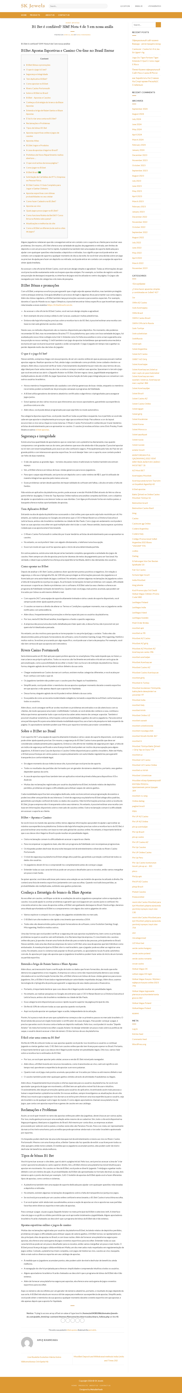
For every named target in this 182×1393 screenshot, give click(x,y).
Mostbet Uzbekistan (141, 775)
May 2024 (137, 129)
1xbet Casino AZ (139, 398)
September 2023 (139, 170)
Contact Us (64, 15)
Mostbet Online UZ (141, 715)
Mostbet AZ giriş (140, 643)
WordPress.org (139, 1044)
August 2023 (138, 175)
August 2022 (138, 237)
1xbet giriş (137, 414)
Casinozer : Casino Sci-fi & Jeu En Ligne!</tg (145, 51)
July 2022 (136, 242)
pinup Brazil (137, 886)
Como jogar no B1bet (36, 167)
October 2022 (138, 227)
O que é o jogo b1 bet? (36, 69)
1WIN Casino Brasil (141, 318)
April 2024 (137, 134)
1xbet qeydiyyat (139, 434)
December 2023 (139, 155)
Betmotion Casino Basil (143, 508)
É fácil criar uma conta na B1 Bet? (41, 118)
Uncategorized (139, 938)
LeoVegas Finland (140, 602)
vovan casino (138, 963)
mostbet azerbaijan (141, 657)
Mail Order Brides (140, 622)
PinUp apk (137, 876)
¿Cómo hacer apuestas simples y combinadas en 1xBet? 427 (146, 291)
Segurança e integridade (37, 74)
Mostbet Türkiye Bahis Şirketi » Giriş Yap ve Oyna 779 (146, 748)
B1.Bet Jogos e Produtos (37, 145)
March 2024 (137, 139)
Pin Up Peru (137, 857)
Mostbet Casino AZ (141, 667)
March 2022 (137, 263)
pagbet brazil (138, 806)
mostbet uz (137, 754)
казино (135, 1013)
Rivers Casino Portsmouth (38, 88)
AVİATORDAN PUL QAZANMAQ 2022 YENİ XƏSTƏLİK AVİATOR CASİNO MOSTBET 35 (146, 460)
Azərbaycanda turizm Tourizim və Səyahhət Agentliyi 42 (146, 482)
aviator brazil (138, 450)
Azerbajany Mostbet (141, 475)
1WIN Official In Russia (143, 323)
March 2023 (137, 201)
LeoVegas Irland (139, 612)
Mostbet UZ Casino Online (144, 765)
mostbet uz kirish (140, 770)
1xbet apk (136, 343)
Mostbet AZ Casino (141, 638)
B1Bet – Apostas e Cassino (38, 97)
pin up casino (138, 837)
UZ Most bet (138, 943)
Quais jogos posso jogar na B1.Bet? (42, 210)
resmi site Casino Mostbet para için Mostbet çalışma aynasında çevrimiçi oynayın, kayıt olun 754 (146, 922)
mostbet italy (138, 705)
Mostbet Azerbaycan (142, 662)
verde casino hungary (141, 948)
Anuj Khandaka (83, 35)
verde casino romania (141, 958)
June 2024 (136, 124)
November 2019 (139, 268)
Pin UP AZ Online (140, 821)
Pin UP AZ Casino (140, 816)
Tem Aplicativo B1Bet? (36, 79)
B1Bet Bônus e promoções (38, 65)
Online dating (138, 801)
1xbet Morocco (139, 429)
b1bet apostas (72, 23)
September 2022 (139, 232)
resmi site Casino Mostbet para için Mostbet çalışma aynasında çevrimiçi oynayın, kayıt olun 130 (146, 907)
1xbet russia (137, 439)
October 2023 (138, 165)
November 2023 (139, 160)
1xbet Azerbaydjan (141, 388)
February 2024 (139, 144)
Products (35, 15)
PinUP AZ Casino (140, 881)
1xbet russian (138, 445)
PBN (134, 811)
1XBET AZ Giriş (139, 359)
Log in (135, 1029)
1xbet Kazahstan (140, 419)
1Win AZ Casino (139, 302)
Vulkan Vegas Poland (141, 1003)
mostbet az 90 (138, 633)
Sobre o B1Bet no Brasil (37, 93)
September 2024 (139, 109)
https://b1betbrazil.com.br (59, 305)
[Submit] (158, 24)
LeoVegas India (139, 607)
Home (24, 15)
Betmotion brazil (140, 503)
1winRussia (137, 338)
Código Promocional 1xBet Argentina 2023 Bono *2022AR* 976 (144, 542)
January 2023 (138, 211)
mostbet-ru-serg (139, 795)
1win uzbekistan (139, 333)
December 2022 (139, 216)
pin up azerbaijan (140, 826)
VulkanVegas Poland (141, 1008)
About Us (50, 15)
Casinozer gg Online (141, 523)
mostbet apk (138, 628)
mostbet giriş (138, 677)
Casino (135, 518)
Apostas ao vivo (33, 206)
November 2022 (139, 222)
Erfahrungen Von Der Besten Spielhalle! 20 (145, 563)
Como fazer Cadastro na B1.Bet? (41, 201)
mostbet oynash (139, 720)
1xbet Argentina (139, 349)
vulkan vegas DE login (142, 974)
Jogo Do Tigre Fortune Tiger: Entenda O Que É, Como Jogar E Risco (146, 61)
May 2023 (137, 191)
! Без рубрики (138, 283)
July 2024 (136, 119)
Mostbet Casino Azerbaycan (145, 672)
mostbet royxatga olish (142, 730)
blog (134, 513)
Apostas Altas (32, 140)
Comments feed (139, 1039)
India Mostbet (138, 580)
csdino (135, 551)
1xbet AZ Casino (139, 354)
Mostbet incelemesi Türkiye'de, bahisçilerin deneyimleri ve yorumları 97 (146, 691)
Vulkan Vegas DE (140, 968)
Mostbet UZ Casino (141, 760)
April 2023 (137, 196)
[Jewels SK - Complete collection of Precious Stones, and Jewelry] (33, 6)
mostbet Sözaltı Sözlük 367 (144, 736)
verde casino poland (141, 953)
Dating (135, 556)
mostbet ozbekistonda (142, 725)
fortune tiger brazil (140, 575)
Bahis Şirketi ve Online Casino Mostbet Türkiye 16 (146, 496)
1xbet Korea (138, 424)
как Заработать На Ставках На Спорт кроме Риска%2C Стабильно (145, 81)
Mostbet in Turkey (140, 682)
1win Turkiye (138, 328)
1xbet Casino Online (141, 403)
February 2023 (139, 206)
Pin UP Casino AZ (140, 842)
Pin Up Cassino (139, 847)
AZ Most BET (138, 470)
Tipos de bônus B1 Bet (36, 128)
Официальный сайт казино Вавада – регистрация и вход (146, 42)
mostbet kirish (138, 710)
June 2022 (136, 247)
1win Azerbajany (139, 307)
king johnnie (137, 585)
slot (134, 933)
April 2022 (137, 258)
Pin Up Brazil (138, 832)
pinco (134, 871)
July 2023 (136, 180)
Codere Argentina (140, 528)
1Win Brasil (137, 313)
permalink (92, 1330)
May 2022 (137, 252)
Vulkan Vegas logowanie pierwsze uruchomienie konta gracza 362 (145, 994)
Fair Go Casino (139, 569)
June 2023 (136, 186)
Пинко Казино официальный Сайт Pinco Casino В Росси (146, 71)
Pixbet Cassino (139, 891)
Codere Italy (137, 534)
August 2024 (138, 114)
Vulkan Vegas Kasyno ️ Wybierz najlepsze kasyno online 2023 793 (146, 982)
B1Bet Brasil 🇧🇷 (33, 172)
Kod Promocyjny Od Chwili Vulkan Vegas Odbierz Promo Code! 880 (145, 593)
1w (133, 297)
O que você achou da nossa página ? (42, 163)
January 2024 (138, 150)
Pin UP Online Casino (141, 852)
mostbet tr (137, 741)
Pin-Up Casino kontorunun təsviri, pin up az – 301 (144, 864)
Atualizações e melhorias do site (40, 223)
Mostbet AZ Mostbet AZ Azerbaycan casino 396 (143, 650)
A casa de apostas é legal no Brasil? (42, 150)
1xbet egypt (137, 408)
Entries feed (137, 1034)
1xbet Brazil (137, 393)
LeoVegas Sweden (140, 617)
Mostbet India (138, 700)
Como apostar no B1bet (37, 83)
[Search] (105, 6)
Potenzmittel (138, 897)
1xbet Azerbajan (139, 364)
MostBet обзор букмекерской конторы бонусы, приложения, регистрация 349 (146, 785)
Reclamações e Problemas (38, 123)
